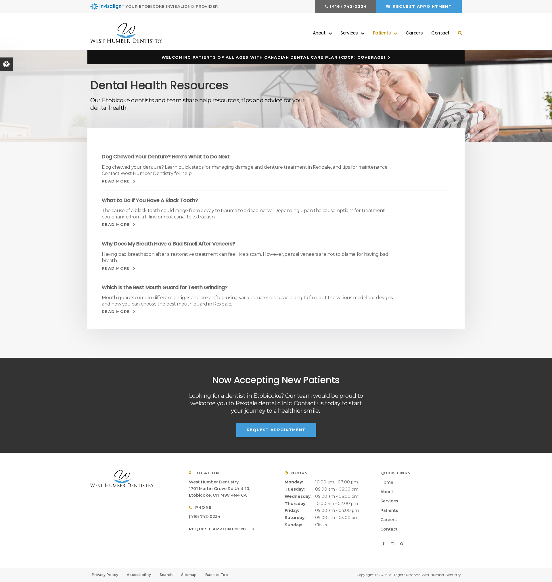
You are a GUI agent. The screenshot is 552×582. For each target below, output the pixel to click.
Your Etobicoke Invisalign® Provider (172, 6)
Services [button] (349, 33)
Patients (389, 510)
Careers (414, 33)
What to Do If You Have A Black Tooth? (150, 200)
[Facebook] (384, 543)
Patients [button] (382, 33)
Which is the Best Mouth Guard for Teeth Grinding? (164, 287)
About (386, 491)
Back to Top (216, 575)
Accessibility (139, 575)
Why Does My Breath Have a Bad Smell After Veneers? (168, 243)
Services (389, 501)
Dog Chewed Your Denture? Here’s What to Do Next (165, 156)
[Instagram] (393, 543)
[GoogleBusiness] (401, 543)
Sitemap (189, 575)
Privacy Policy (105, 575)
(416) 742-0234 (348, 6)
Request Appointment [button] (421, 6)
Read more (116, 181)
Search (166, 575)
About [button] (319, 33)
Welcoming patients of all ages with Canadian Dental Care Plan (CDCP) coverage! (273, 57)
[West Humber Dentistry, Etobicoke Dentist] (132, 478)
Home (386, 482)
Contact (440, 33)
